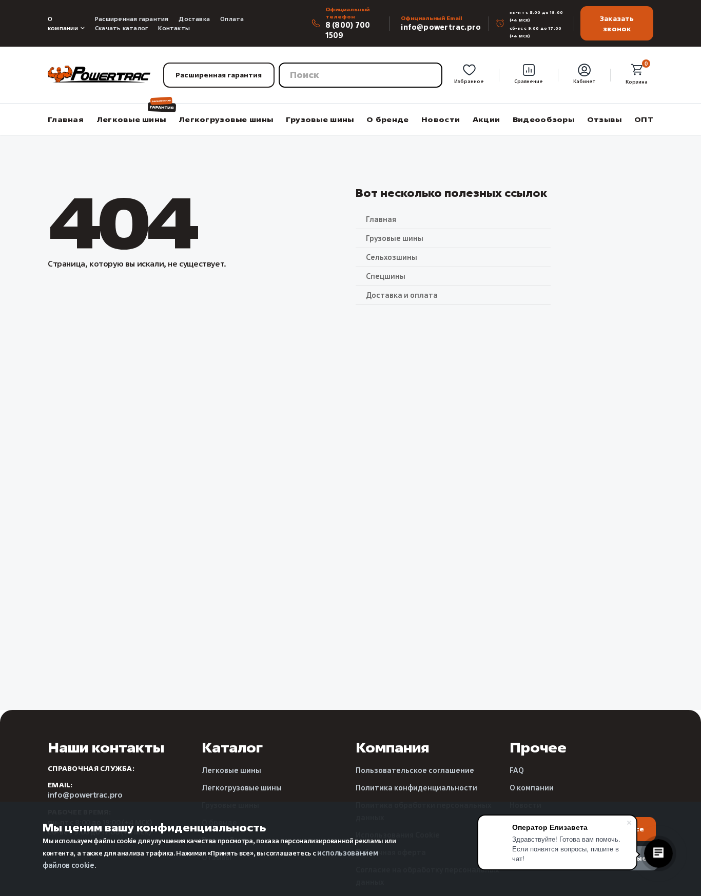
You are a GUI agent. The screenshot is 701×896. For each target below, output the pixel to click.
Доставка (194, 18)
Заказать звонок (617, 23)
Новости (440, 119)
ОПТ (643, 119)
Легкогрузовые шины (226, 119)
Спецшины (385, 276)
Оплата (232, 18)
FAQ (517, 770)
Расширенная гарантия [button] (219, 74)
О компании (63, 23)
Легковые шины (131, 119)
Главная (66, 119)
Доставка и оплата (402, 295)
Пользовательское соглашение (415, 770)
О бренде (387, 119)
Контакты (174, 28)
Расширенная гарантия (131, 18)
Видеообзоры (543, 119)
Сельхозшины (391, 257)
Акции (486, 119)
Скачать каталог (121, 28)
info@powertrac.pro (441, 27)
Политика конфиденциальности (416, 787)
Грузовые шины (320, 119)
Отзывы (604, 119)
